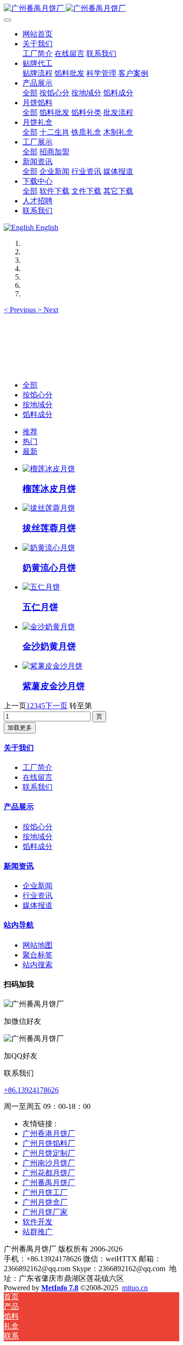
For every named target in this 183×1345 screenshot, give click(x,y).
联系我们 (38, 787)
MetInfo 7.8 (59, 1288)
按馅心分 (38, 395)
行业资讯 (38, 895)
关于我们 (19, 748)
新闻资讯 (19, 866)
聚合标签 (38, 955)
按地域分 (38, 405)
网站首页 (38, 34)
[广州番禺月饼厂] (91, 9)
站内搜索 (38, 965)
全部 (30, 93)
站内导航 (19, 925)
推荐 (30, 432)
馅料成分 (38, 414)
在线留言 (38, 777)
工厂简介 (38, 767)
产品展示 (19, 807)
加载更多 (20, 727)
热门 (30, 442)
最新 (30, 451)
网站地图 (38, 945)
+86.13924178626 (31, 1090)
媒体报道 (38, 905)
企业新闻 (38, 886)
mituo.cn (135, 1288)
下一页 (56, 706)
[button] (21, 310)
